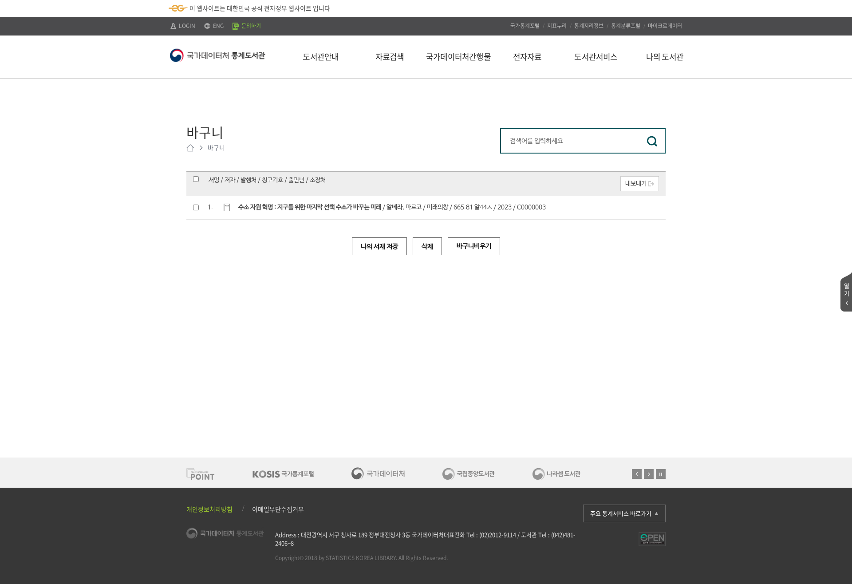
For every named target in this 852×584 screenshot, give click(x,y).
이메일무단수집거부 (278, 509)
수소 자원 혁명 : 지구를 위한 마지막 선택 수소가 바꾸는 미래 (309, 207)
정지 (661, 474)
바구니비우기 (474, 246)
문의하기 (250, 26)
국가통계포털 (525, 26)
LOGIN (186, 26)
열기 (846, 289)
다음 (649, 474)
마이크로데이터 (665, 26)
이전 (637, 474)
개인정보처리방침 (209, 509)
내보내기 (636, 183)
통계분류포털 (625, 26)
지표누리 (557, 26)
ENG (218, 26)
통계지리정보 (589, 26)
